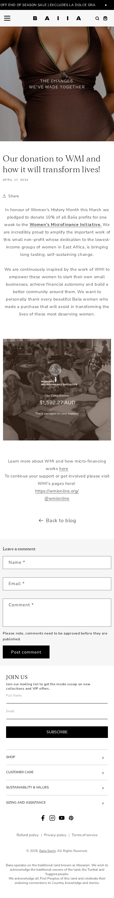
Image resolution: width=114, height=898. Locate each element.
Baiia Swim (47, 851)
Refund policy (28, 835)
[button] (7, 18)
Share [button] (13, 196)
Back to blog (61, 520)
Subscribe (57, 732)
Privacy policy (55, 835)
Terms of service (85, 835)
